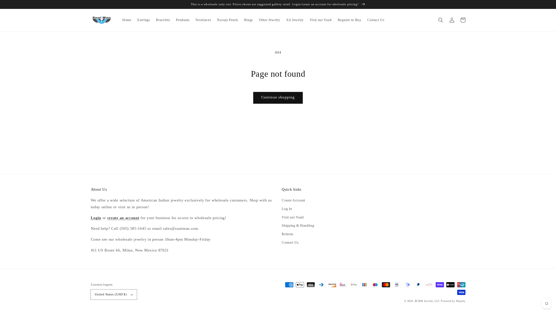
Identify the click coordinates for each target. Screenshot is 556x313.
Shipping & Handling (298, 225)
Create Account (293, 200)
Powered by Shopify (453, 301)
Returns (287, 234)
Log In (287, 209)
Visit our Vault (293, 217)
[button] (441, 20)
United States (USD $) (111, 294)
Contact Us (290, 242)
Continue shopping (278, 97)
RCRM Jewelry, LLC (427, 301)
